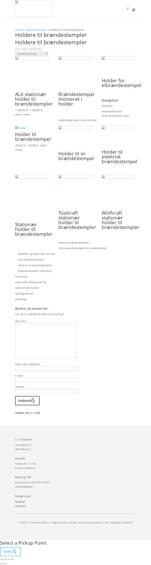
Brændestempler (37, 30)
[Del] (5, 559)
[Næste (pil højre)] (5, 563)
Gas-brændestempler (31, 259)
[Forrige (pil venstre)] (1, 563)
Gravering (21, 276)
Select (8, 551)
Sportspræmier (24, 293)
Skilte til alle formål (27, 288)
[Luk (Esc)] (1, 559)
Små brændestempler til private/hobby (82, 248)
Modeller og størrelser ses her (36, 254)
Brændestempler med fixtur (35, 271)
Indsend (25, 400)
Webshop (21, 299)
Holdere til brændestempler (35, 265)
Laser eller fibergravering (30, 282)
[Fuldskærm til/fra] (8, 559)
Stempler (107, 106)
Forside (19, 30)
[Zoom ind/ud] (12, 559)
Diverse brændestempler (73, 242)
